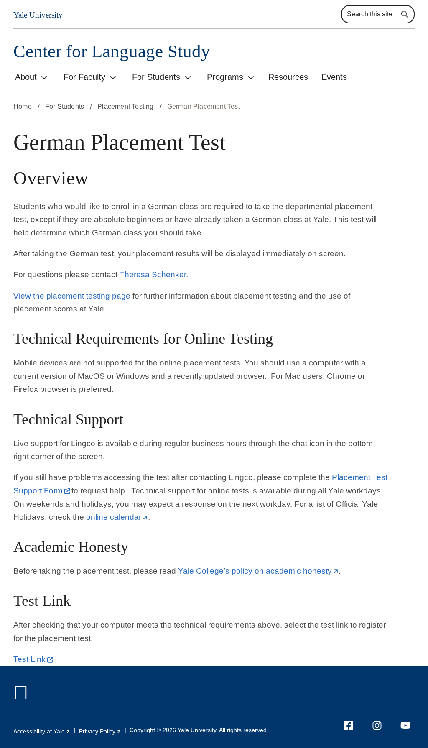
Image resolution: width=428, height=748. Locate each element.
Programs (225, 77)
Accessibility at (42, 731)
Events (334, 77)
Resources (288, 77)
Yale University (38, 14)
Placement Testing (125, 106)
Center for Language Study (111, 51)
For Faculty (84, 77)
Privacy (100, 731)
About (26, 77)
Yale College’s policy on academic (258, 571)
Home (22, 106)
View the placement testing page (71, 295)
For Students (156, 77)
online (117, 517)
